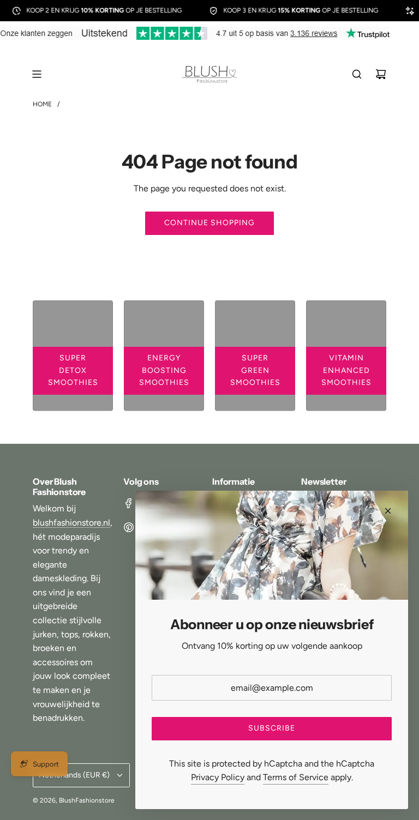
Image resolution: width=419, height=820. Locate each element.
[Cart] (381, 74)
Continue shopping (209, 222)
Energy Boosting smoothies (164, 370)
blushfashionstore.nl (71, 522)
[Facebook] (129, 503)
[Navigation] (37, 74)
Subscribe (271, 728)
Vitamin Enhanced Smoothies (346, 370)
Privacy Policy (217, 777)
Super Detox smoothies (73, 370)
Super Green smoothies (255, 370)
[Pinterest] (129, 527)
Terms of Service (295, 777)
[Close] (388, 511)
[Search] (357, 74)
